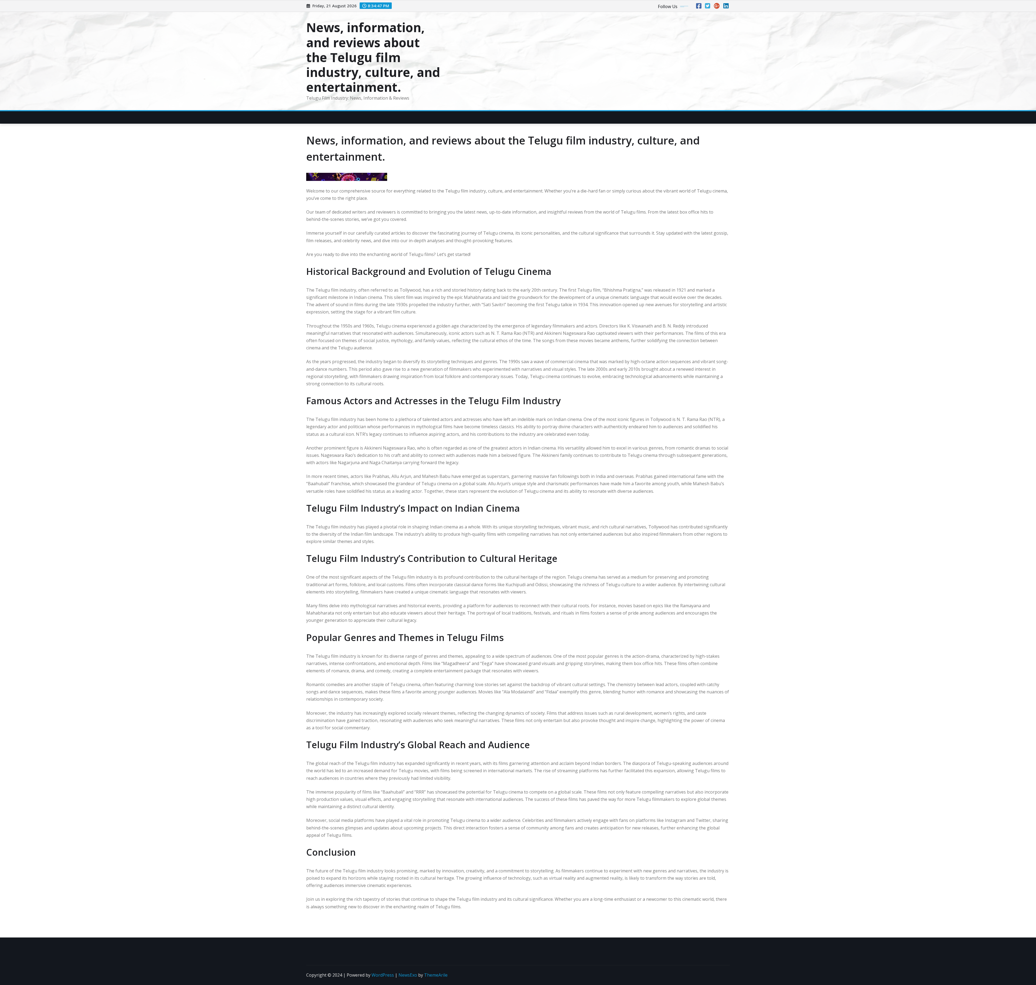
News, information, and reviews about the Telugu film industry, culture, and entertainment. (373, 57)
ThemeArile (436, 975)
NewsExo (407, 975)
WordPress (383, 975)
